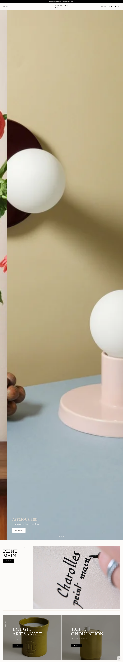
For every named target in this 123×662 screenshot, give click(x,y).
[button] (102, 6)
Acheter (11, 530)
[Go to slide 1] (59, 536)
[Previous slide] (4, 275)
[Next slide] (118, 275)
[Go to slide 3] (63, 536)
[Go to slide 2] (61, 536)
